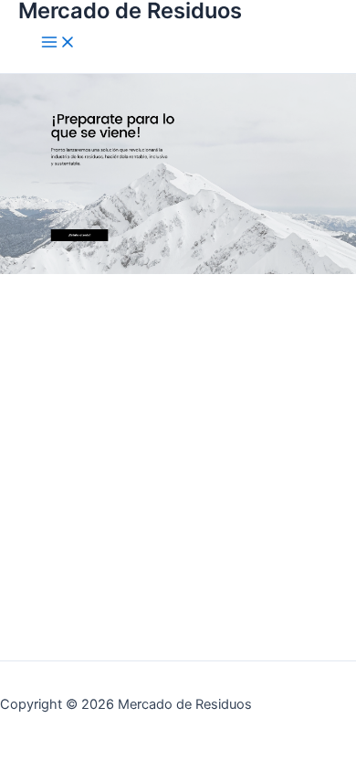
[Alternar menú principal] (58, 43)
